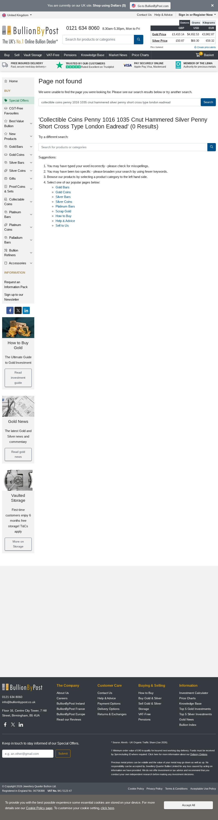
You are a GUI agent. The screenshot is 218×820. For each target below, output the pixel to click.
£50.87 (180, 40)
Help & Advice (163, 14)
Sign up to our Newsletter (13, 297)
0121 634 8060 (12, 697)
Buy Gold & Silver (150, 698)
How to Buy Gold (18, 345)
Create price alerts (206, 47)
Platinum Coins (12, 227)
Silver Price (159, 40)
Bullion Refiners (11, 253)
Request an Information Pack (16, 284)
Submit (63, 753)
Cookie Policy (136, 788)
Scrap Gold (63, 211)
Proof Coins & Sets (14, 189)
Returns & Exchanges (112, 714)
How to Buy (64, 216)
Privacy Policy (154, 788)
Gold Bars (15, 146)
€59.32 (210, 40)
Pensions (70, 55)
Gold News (18, 421)
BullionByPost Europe (71, 714)
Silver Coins (17, 170)
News (118, 55)
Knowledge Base (92, 55)
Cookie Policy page (39, 808)
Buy (7, 55)
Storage (143, 709)
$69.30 (195, 40)
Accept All (188, 805)
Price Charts (140, 55)
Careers (62, 698)
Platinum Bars (12, 214)
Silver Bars (16, 162)
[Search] (138, 39)
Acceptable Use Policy (203, 788)
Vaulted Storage (18, 498)
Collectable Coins (14, 202)
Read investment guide (18, 377)
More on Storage (18, 544)
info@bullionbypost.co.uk (18, 702)
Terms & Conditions (176, 788)
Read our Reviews (69, 719)
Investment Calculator (193, 693)
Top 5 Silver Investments (195, 714)
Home (13, 81)
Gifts (12, 178)
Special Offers (18, 100)
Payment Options (109, 703)
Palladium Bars (13, 240)
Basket (207, 54)
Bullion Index (187, 724)
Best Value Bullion (14, 123)
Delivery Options (108, 709)
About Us (63, 693)
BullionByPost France (71, 709)
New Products (10, 136)
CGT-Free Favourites (13, 111)
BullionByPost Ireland (71, 703)
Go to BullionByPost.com (153, 6)
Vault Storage (33, 55)
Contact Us (144, 14)
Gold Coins (16, 154)
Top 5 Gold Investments (195, 709)
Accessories (17, 263)
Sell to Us (62, 225)
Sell (16, 55)
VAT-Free (52, 55)
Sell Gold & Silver (149, 703)
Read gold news (18, 454)
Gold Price (159, 34)
